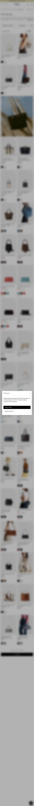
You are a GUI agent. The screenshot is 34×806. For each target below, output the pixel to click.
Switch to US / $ (9, 411)
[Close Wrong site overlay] (30, 393)
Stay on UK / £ (8, 407)
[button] (17, 403)
